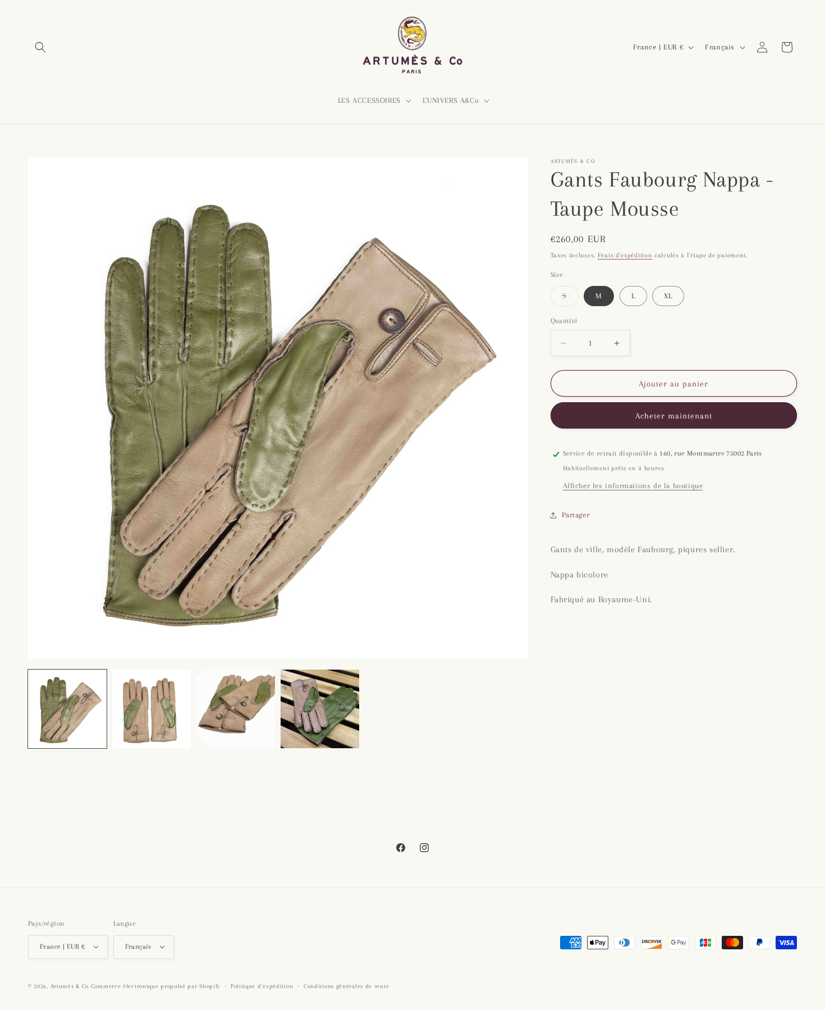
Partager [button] (576, 515)
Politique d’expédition (262, 985)
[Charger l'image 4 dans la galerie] (320, 709)
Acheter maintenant (673, 416)
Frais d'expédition (625, 255)
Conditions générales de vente (346, 985)
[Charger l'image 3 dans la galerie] (235, 709)
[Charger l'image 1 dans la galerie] (67, 709)
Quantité (564, 321)
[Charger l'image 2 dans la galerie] (151, 709)
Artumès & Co (70, 985)
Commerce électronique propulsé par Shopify (155, 985)
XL (668, 296)
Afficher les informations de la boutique (633, 485)
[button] (40, 47)
